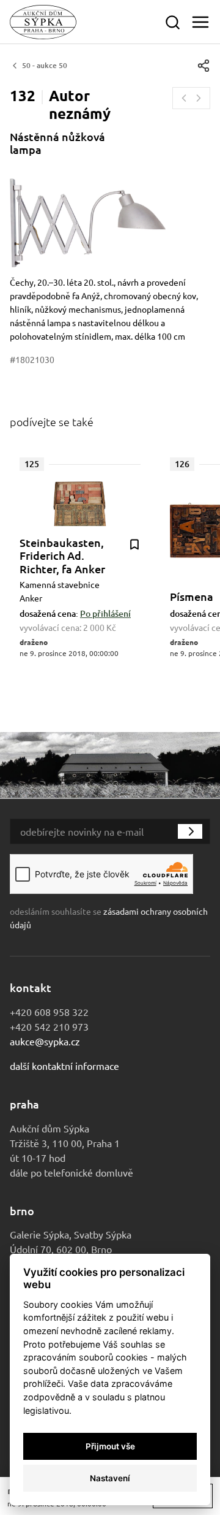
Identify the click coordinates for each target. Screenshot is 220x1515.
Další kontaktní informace (64, 1065)
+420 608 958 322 (49, 1012)
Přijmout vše (110, 1446)
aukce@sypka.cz (45, 1041)
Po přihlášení (105, 613)
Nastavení (110, 1478)
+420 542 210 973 (49, 1026)
